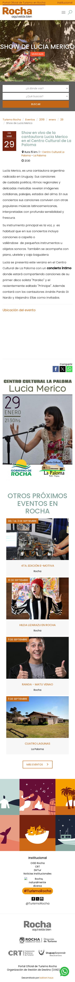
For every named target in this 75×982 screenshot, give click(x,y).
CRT (37, 866)
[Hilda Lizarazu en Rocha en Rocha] (37, 598)
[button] (70, 12)
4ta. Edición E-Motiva (37, 565)
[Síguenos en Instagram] (41, 898)
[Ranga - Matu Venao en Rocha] (37, 657)
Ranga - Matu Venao (37, 684)
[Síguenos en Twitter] (38, 898)
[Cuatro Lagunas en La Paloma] (37, 717)
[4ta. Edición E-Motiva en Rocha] (37, 539)
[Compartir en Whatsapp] (69, 369)
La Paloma (39, 155)
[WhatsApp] (64, 971)
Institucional (64, 2)
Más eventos (35, 764)
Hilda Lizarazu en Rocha (37, 625)
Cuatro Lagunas (37, 743)
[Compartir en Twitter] (62, 369)
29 (61, 119)
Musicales (37, 54)
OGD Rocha (38, 863)
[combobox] (36, 88)
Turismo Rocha (12, 119)
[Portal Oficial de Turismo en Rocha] (16, 12)
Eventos (30, 119)
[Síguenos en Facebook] (34, 898)
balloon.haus (46, 977)
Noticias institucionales (37, 873)
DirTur (37, 870)
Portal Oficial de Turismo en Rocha (24, 2)
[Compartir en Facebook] (56, 369)
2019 (41, 119)
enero (52, 119)
